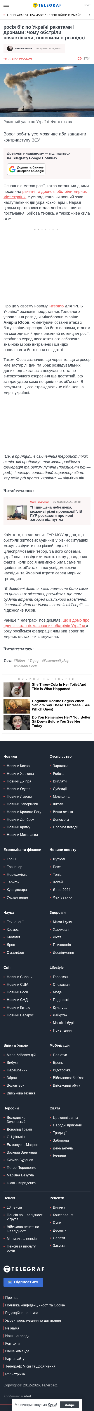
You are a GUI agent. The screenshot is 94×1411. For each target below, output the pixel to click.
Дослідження (63, 952)
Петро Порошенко (21, 1167)
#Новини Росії (25, 666)
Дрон (11, 945)
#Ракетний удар (55, 661)
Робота (58, 774)
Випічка (59, 1207)
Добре (70, 1405)
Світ (7, 967)
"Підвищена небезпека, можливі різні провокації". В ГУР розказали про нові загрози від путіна (56, 513)
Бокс (57, 867)
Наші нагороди (17, 1336)
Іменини (59, 1156)
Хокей (58, 882)
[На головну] (47, 5)
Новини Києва (18, 766)
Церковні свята (65, 1117)
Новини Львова (19, 796)
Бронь (58, 1062)
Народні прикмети (67, 1125)
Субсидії (60, 789)
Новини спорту (63, 850)
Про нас (11, 1297)
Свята (55, 1108)
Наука (8, 912)
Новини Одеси (18, 789)
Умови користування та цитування (33, 1320)
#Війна (19, 661)
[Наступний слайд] (89, 15)
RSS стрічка (15, 1374)
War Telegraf (39, 501)
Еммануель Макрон (22, 1145)
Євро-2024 (61, 890)
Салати (59, 1238)
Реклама (12, 1328)
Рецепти (57, 1198)
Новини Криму (18, 827)
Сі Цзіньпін (16, 1137)
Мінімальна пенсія (22, 1239)
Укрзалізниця (17, 897)
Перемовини (17, 1070)
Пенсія (9, 1198)
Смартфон (15, 952)
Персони (11, 1108)
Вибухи (13, 1062)
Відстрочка (62, 1070)
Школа (58, 804)
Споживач (61, 984)
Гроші (11, 859)
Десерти (59, 1230)
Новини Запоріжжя (22, 804)
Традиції (59, 1133)
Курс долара (17, 890)
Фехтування (62, 897)
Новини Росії (17, 992)
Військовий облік (66, 1085)
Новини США (17, 984)
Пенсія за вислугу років (21, 1248)
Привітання (62, 1030)
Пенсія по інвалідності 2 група (25, 1217)
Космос (13, 929)
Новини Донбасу (20, 819)
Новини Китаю (18, 1007)
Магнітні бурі (63, 1023)
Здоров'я (58, 912)
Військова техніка (21, 1093)
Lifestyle (57, 967)
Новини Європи (20, 977)
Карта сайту (14, 1359)
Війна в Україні (16, 1045)
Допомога (61, 819)
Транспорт (15, 867)
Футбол (59, 859)
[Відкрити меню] (6, 5)
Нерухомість (17, 874)
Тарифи (13, 882)
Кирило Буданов (20, 1160)
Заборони (61, 1140)
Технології (15, 922)
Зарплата (60, 766)
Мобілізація (60, 1045)
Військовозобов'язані (70, 1078)
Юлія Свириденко (21, 1183)
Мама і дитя (62, 922)
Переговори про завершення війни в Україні (44, 15)
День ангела (63, 1148)
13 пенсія (14, 1207)
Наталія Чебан (23, 48)
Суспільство (61, 756)
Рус (87, 5)
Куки (52, 1405)
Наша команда (17, 1351)
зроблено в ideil (17, 1396)
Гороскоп (60, 977)
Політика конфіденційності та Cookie (35, 1305)
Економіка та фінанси (22, 850)
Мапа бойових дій (21, 1055)
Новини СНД (17, 1000)
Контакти (12, 1343)
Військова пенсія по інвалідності (23, 1229)
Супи (57, 1222)
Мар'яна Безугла (20, 1175)
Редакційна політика (21, 1313)
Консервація (63, 1215)
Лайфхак (60, 1015)
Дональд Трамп (19, 1129)
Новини (10, 756)
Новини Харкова (20, 774)
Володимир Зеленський (16, 1120)
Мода (57, 992)
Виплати (60, 781)
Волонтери (15, 1085)
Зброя (12, 1078)
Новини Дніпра (19, 781)
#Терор (33, 661)
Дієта (57, 937)
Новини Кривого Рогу (24, 812)
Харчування (63, 929)
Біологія (13, 937)
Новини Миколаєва (22, 835)
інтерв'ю (56, 306)
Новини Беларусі (21, 1015)
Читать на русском (17, 58)
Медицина (61, 796)
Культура (60, 1007)
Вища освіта (63, 812)
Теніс (57, 874)
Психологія (62, 945)
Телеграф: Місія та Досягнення (30, 1366)
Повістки (60, 1055)
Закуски (59, 1246)
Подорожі (61, 1000)
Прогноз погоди (65, 827)
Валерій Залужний (22, 1152)
